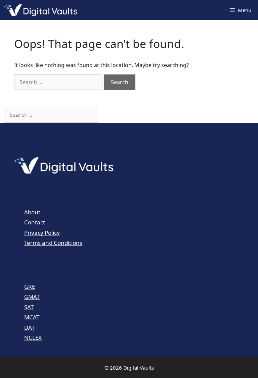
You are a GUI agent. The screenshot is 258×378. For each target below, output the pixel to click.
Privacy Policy (42, 232)
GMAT (32, 297)
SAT (29, 307)
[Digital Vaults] (42, 10)
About (32, 212)
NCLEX (33, 337)
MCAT (31, 317)
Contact (34, 222)
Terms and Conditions (53, 243)
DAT (29, 327)
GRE (29, 286)
